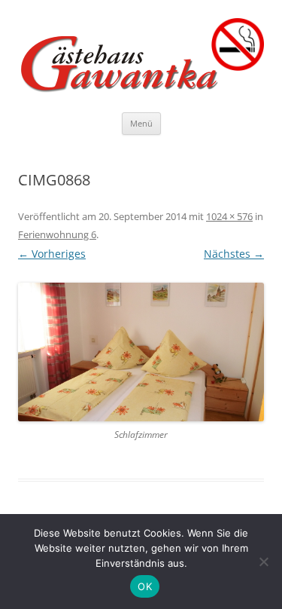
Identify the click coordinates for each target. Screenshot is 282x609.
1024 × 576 (229, 216)
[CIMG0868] (141, 352)
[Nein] (263, 561)
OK (145, 586)
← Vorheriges (52, 253)
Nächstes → (234, 253)
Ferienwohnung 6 (57, 234)
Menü (141, 123)
